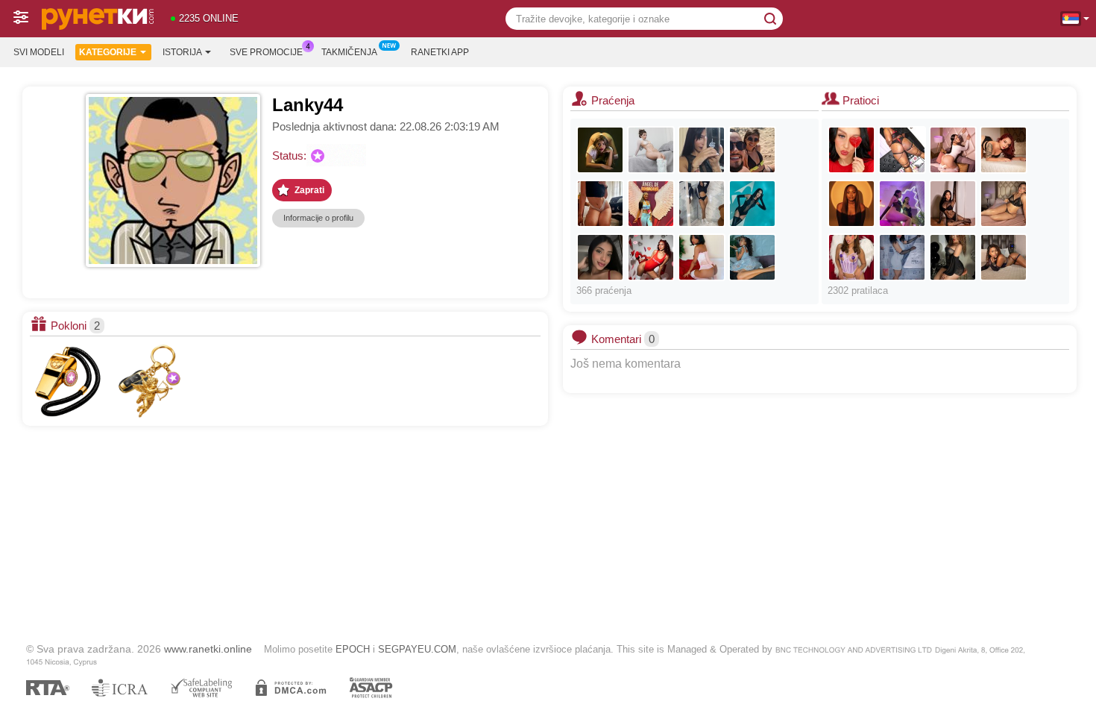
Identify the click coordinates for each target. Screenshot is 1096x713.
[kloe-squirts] (600, 257)
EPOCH (353, 649)
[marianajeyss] (600, 150)
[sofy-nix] (701, 150)
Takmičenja (349, 52)
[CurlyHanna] (600, 203)
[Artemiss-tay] (902, 203)
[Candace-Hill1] (701, 203)
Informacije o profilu (318, 217)
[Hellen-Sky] (752, 257)
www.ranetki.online (208, 649)
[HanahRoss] (651, 150)
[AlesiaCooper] (953, 257)
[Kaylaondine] (701, 257)
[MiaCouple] (752, 150)
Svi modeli (38, 52)
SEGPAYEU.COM (417, 649)
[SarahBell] (1003, 150)
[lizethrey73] (902, 257)
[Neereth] (851, 257)
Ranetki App (440, 52)
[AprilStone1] (752, 203)
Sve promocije (266, 52)
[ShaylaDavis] (651, 257)
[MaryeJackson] (953, 150)
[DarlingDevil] (902, 150)
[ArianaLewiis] (1003, 257)
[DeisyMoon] (1003, 203)
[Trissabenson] (651, 203)
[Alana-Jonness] (851, 203)
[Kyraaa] (953, 203)
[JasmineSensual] (851, 150)
